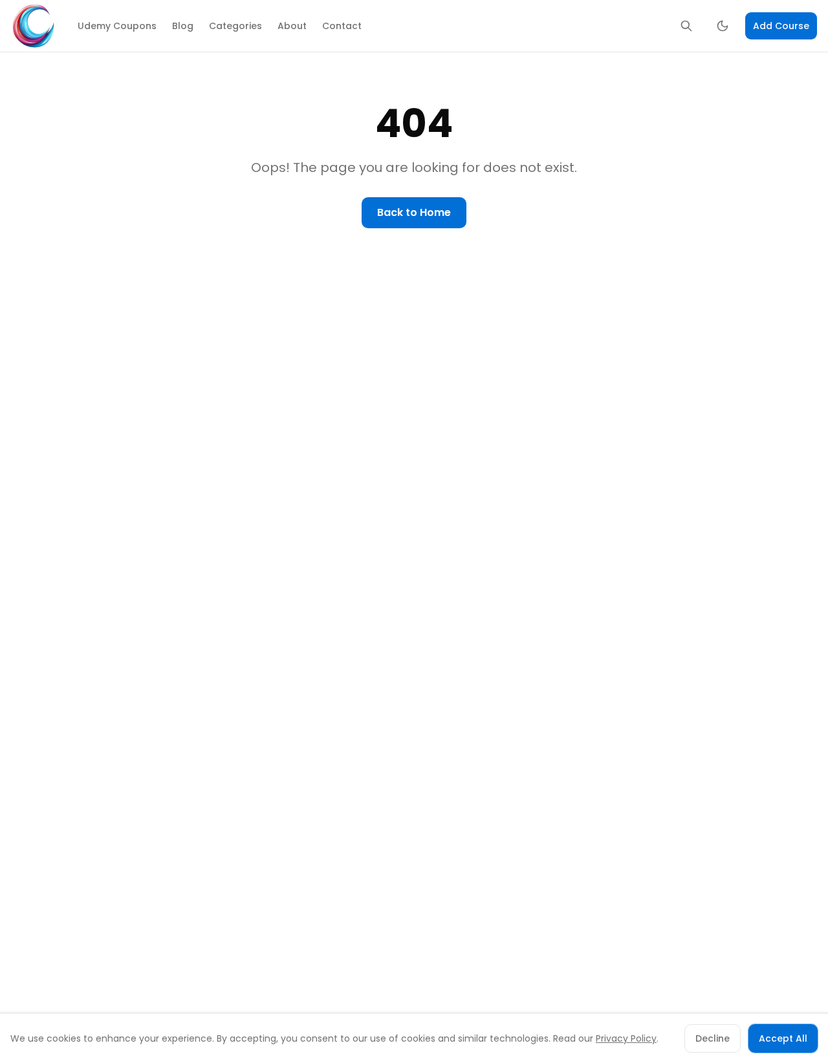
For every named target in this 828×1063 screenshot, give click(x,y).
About (292, 25)
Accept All (783, 1038)
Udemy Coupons (117, 25)
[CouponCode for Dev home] (33, 26)
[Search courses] (686, 26)
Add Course (781, 25)
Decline (712, 1038)
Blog (182, 25)
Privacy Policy (626, 1038)
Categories (235, 25)
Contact (342, 25)
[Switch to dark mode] (722, 26)
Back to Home (414, 212)
